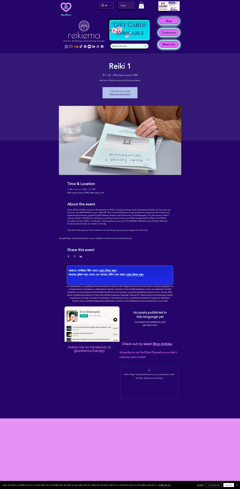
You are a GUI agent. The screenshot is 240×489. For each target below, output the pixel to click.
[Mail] (70, 46)
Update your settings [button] (153, 378)
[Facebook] (102, 46)
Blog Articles (162, 344)
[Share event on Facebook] (68, 256)
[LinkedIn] (93, 46)
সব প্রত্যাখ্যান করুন (214, 485)
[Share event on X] (75, 256)
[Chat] (66, 46)
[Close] (237, 485)
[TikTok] (81, 46)
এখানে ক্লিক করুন (107, 270)
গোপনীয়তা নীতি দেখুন (164, 485)
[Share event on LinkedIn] (81, 256)
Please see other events (120, 94)
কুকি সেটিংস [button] (200, 485)
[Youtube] (89, 46)
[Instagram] (98, 46)
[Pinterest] (85, 46)
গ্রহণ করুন (229, 485)
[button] (141, 5)
